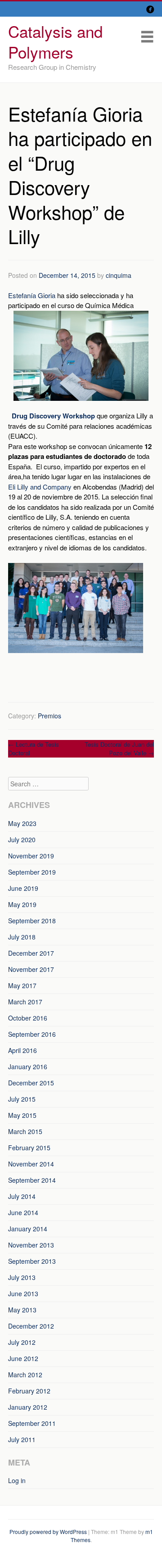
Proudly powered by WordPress (48, 1531)
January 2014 (27, 1228)
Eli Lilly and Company (40, 486)
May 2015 (22, 1115)
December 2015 (31, 1082)
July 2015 (22, 1098)
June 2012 (23, 1358)
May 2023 (22, 823)
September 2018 (32, 920)
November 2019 (31, 855)
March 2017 (25, 1001)
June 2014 (23, 1212)
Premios (49, 715)
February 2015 (29, 1147)
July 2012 (22, 1342)
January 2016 (27, 1066)
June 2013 (23, 1293)
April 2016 (22, 1050)
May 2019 (22, 904)
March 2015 (25, 1131)
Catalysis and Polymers (55, 41)
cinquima (118, 275)
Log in (17, 1480)
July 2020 (22, 839)
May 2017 (22, 985)
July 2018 (22, 936)
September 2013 (32, 1261)
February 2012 (29, 1390)
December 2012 (31, 1325)
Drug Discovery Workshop (53, 416)
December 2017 (31, 953)
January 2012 (27, 1406)
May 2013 (22, 1309)
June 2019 (23, 888)
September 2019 (32, 871)
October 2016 (27, 1017)
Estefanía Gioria (31, 295)
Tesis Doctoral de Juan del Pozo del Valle (119, 749)
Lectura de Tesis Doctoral (33, 749)
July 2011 (22, 1439)
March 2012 (25, 1374)
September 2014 (32, 1179)
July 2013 (22, 1277)
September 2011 (32, 1423)
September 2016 (32, 1034)
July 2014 (22, 1196)
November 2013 (31, 1244)
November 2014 (31, 1163)
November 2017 (31, 969)
